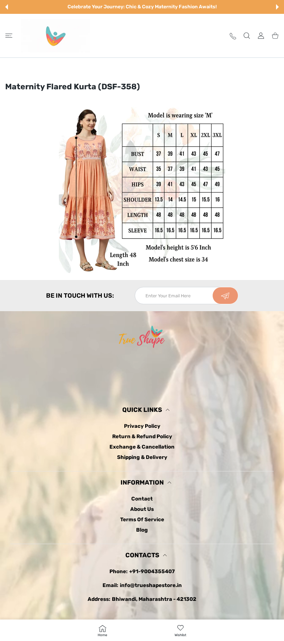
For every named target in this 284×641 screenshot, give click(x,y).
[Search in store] (247, 35)
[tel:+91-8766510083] (233, 35)
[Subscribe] (225, 295)
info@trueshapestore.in (151, 585)
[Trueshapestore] (55, 35)
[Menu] (9, 35)
